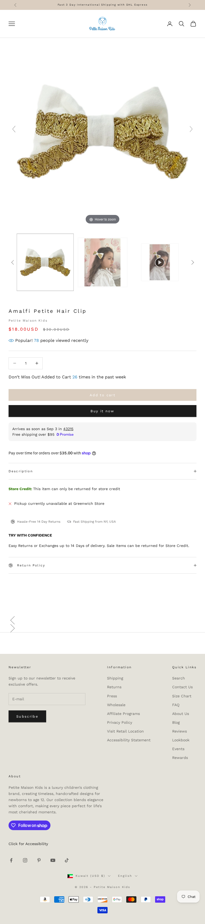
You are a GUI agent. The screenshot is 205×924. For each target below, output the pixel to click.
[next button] (192, 262)
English (125, 876)
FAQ (175, 705)
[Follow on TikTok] (66, 860)
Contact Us (182, 687)
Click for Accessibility (28, 844)
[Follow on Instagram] (25, 860)
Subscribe (27, 716)
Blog (176, 722)
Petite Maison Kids (28, 320)
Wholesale (116, 705)
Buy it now (102, 411)
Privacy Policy (119, 722)
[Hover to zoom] (102, 131)
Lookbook (181, 740)
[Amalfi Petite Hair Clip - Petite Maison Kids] (45, 262)
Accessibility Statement (129, 740)
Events (178, 749)
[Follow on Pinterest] (39, 860)
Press (112, 696)
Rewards (180, 757)
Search (178, 678)
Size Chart (181, 696)
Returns (114, 687)
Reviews (179, 731)
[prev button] (13, 262)
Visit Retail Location (125, 731)
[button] (102, 620)
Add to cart (102, 395)
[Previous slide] (14, 129)
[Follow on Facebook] (11, 860)
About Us (180, 713)
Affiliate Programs (123, 713)
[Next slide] (191, 129)
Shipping (115, 678)
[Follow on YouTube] (53, 860)
